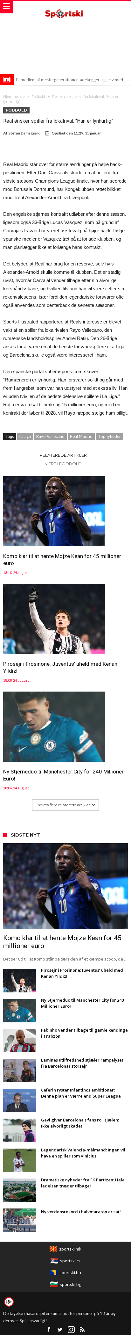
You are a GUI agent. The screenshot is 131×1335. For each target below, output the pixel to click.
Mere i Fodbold (63, 463)
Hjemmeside (13, 96)
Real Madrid (81, 436)
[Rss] (82, 1329)
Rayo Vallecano (50, 436)
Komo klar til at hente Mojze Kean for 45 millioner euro (62, 559)
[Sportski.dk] (65, 7)
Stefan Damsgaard (24, 133)
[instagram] (71, 1329)
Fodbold (38, 96)
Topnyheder (109, 436)
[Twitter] (60, 1329)
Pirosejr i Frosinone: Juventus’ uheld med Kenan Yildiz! (60, 667)
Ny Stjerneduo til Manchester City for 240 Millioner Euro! (63, 775)
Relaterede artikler (63, 455)
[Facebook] (49, 1329)
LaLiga (25, 436)
